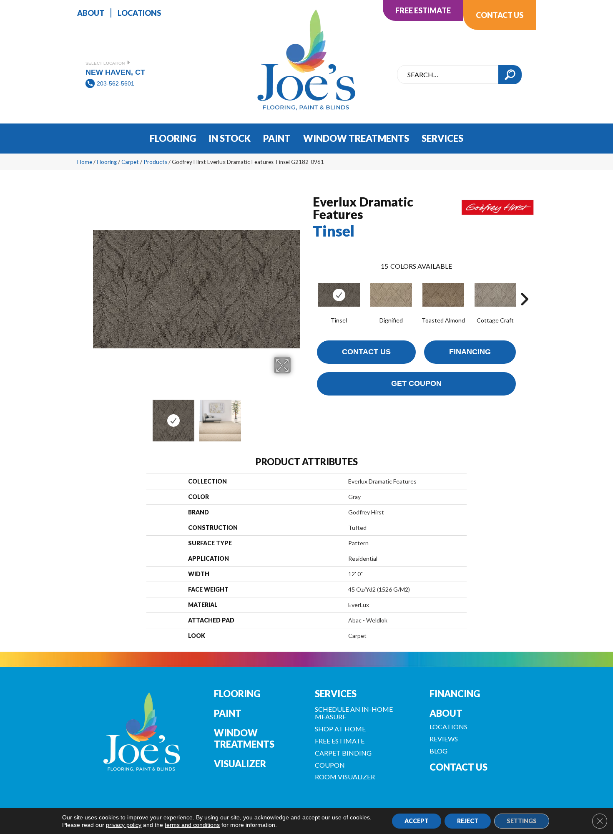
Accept (416, 820)
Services (336, 693)
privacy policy (123, 824)
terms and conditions (192, 824)
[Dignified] (391, 295)
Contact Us (366, 352)
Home (84, 162)
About (446, 713)
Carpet (130, 162)
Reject (467, 820)
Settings (522, 820)
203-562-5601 (115, 83)
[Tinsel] (339, 295)
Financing (470, 352)
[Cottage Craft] (495, 295)
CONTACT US (458, 767)
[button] (510, 74)
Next (296, 416)
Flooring (107, 162)
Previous (97, 416)
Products (155, 162)
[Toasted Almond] (443, 295)
